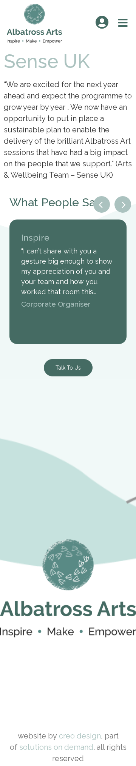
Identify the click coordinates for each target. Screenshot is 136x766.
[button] (101, 204)
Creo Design (80, 735)
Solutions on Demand (56, 747)
